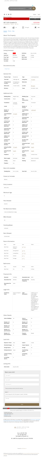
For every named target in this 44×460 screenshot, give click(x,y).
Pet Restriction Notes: (9, 209)
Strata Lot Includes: (9, 176)
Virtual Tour (7, 68)
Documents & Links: (9, 65)
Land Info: (6, 339)
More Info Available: (9, 168)
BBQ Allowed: (7, 217)
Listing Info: (6, 363)
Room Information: (9, 241)
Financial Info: (7, 274)
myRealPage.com (23, 448)
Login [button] (39, 14)
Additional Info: (8, 93)
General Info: (7, 74)
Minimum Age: (7, 192)
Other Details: (7, 315)
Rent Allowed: (7, 233)
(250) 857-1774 (7, 414)
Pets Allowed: (7, 200)
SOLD (35, 5)
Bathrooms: (6, 263)
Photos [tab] (9, 31)
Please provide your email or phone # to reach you (14, 388)
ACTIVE (31, 5)
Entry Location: (7, 184)
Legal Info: (6, 289)
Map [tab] (13, 31)
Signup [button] (34, 14)
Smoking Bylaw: (8, 225)
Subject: (6, 392)
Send (22, 404)
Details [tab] (5, 31)
